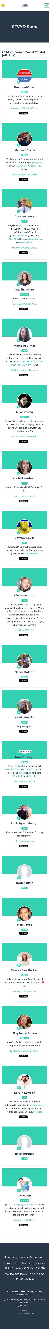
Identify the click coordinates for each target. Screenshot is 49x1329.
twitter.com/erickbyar (24, 841)
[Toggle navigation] (3, 5)
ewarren (22, 165)
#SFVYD (25, 361)
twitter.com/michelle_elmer (24, 370)
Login (24, 1310)
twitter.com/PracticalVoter (24, 108)
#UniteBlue (32, 553)
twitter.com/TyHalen (24, 1220)
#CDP (14, 364)
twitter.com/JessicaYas (24, 991)
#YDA (40, 361)
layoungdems (34, 238)
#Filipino (9, 769)
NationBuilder (29, 1313)
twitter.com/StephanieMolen (24, 1050)
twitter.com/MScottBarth (24, 174)
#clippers (37, 1111)
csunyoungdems (37, 1105)
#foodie (32, 776)
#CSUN (22, 772)
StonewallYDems (31, 769)
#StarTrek (17, 776)
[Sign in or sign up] (46, 5)
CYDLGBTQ (13, 1204)
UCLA (23, 225)
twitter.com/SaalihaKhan (24, 303)
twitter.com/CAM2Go (24, 781)
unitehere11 (35, 165)
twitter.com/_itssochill (24, 496)
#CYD (33, 361)
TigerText (14, 766)
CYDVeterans (30, 1204)
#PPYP (29, 364)
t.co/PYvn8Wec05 (24, 630)
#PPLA (21, 364)
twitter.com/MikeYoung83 (24, 436)
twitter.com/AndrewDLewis (24, 247)
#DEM (16, 769)
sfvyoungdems (36, 162)
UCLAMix (14, 238)
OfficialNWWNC (19, 235)
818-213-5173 (26, 1305)
